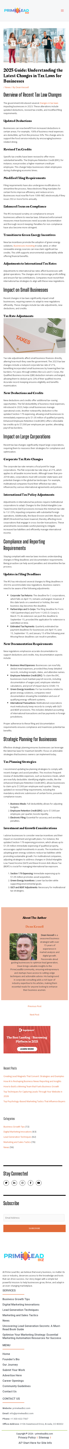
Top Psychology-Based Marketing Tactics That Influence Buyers (34, 1101)
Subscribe (34, 1228)
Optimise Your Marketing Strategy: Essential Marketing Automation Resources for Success (32, 1336)
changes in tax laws (49, 103)
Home (6, 1354)
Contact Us (10, 1391)
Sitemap (44, 1437)
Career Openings (13, 1380)
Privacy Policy (27, 1437)
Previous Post (34, 1006)
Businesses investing (24, 246)
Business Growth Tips (14, 1126)
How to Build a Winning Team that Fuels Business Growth (31, 1086)
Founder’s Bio (11, 1359)
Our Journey (10, 1364)
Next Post (34, 1014)
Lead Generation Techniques (17, 1137)
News (8, 87)
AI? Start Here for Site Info (35, 1442)
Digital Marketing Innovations (18, 1131)
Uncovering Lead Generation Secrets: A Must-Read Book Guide (32, 1327)
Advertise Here (12, 1375)
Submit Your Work (14, 1370)
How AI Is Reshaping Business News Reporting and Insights (32, 1081)
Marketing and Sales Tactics (17, 1142)
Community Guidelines (17, 1386)
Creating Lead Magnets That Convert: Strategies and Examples (34, 1076)
